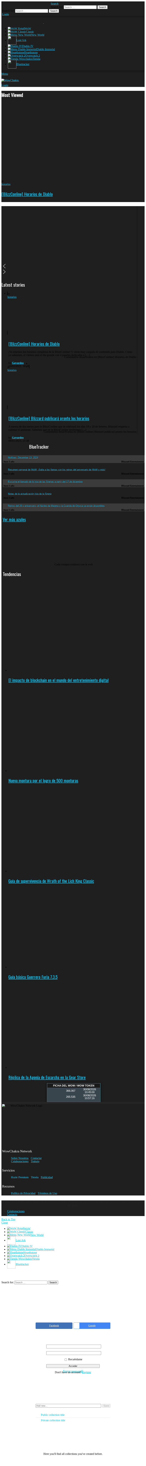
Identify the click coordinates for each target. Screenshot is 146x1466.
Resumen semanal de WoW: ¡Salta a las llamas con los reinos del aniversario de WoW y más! (56, 469)
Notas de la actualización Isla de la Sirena (29, 493)
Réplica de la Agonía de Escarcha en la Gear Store (47, 1077)
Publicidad (47, 1177)
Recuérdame (74, 1359)
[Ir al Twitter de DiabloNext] (13, 5)
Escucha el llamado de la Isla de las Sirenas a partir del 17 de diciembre (45, 481)
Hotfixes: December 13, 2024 (23, 457)
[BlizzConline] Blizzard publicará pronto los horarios (48, 418)
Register (86, 1372)
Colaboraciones (19, 1161)
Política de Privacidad (23, 1193)
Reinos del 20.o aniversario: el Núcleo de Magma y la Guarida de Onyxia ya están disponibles (56, 506)
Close (4, 1222)
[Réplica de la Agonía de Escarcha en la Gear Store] (76, 1025)
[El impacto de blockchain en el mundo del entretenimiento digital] (76, 628)
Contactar (36, 1158)
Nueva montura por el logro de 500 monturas (43, 780)
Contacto (12, 1214)
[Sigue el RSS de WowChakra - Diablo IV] (41, 5)
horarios (6, 184)
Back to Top (8, 1219)
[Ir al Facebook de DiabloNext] (6, 5)
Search (102, 7)
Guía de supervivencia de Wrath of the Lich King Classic (51, 881)
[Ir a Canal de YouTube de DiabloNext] (27, 5)
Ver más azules (14, 519)
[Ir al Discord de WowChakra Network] (34, 5)
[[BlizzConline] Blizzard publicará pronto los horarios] (34, 387)
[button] (69, 266)
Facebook (54, 1325)
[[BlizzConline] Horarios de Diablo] (73, 140)
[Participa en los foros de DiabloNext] (48, 5)
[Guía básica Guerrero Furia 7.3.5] (76, 927)
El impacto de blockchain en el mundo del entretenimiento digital (58, 680)
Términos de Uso (47, 1193)
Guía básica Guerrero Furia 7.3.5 (33, 977)
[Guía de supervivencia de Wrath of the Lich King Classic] (76, 829)
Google (92, 1325)
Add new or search (68, 1406)
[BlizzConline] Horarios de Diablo (27, 194)
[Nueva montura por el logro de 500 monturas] (76, 729)
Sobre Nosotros (19, 1158)
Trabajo (35, 1161)
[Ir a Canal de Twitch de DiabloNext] (20, 5)
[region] (69, 241)
